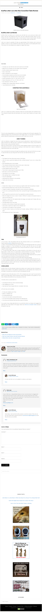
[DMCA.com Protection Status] (21, 609)
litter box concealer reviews (31, 304)
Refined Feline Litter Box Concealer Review (11, 337)
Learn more (4, 328)
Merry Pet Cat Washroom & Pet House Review (11, 334)
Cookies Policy (20, 606)
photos (9, 243)
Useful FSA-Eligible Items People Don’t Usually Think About (21, 500)
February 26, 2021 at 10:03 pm (12, 391)
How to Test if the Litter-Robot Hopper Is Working (21, 503)
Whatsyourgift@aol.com (8, 402)
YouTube (23, 351)
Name (2, 446)
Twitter (12, 351)
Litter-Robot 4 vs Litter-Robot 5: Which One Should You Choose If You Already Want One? (21, 497)
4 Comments (18, 12)
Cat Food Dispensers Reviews (21, 4)
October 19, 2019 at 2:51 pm (11, 360)
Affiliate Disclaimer (28, 606)
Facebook (15, 351)
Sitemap (35, 606)
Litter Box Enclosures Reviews (11, 342)
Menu (22, 7)
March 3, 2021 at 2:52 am (12, 411)
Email (2, 452)
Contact (10, 606)
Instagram (19, 351)
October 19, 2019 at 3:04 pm (13, 376)
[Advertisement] (21, 55)
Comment (3, 431)
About (6, 606)
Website (3, 458)
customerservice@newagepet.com (30, 415)
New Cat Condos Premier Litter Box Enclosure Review (13, 336)
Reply (4, 370)
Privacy (14, 606)
